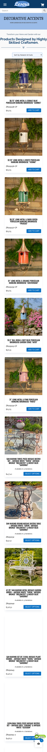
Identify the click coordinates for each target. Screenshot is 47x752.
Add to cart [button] (33, 110)
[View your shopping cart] (42, 5)
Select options (32, 474)
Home (12, 22)
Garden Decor (18, 22)
